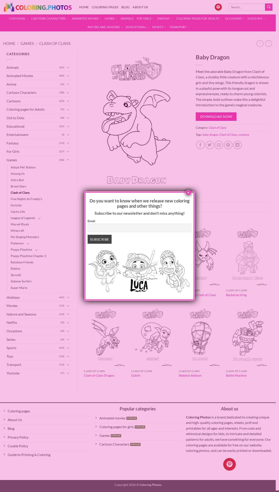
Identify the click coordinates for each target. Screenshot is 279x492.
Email (91, 221)
